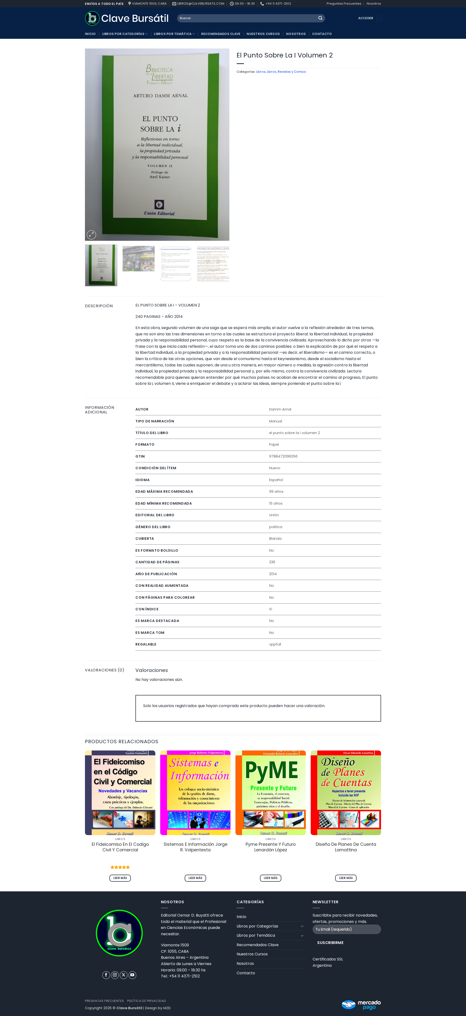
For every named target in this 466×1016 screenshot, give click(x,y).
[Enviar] (320, 18)
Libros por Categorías (123, 34)
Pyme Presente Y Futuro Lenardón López (271, 847)
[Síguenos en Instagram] (115, 975)
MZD (167, 1008)
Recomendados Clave (221, 34)
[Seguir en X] (124, 975)
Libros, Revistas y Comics (286, 72)
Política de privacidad (146, 1001)
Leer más (120, 878)
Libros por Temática (172, 34)
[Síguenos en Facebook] (106, 975)
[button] (91, 235)
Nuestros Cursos (263, 34)
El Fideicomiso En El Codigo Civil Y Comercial (120, 847)
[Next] (220, 144)
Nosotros (374, 3)
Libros (261, 72)
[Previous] (94, 144)
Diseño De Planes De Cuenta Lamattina (346, 847)
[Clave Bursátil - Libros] (127, 18)
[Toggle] (302, 926)
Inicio (90, 34)
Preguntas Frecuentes (344, 3)
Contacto (322, 34)
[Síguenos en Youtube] (132, 975)
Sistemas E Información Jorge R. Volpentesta (195, 847)
